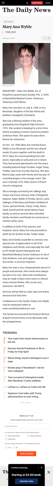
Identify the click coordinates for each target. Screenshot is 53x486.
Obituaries (8, 22)
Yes (9, 448)
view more (25, 402)
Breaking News (35, 436)
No (17, 448)
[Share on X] (48, 38)
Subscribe (37, 3)
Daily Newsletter (14, 436)
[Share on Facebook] (44, 38)
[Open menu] (3, 3)
